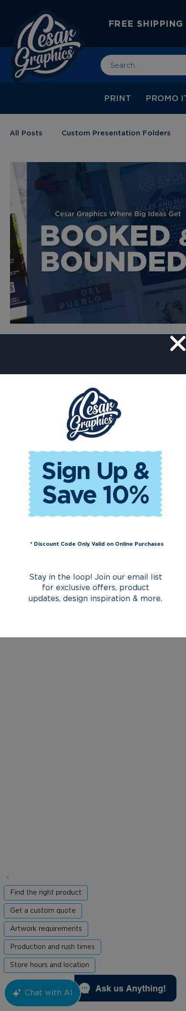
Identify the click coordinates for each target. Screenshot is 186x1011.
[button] (178, 343)
